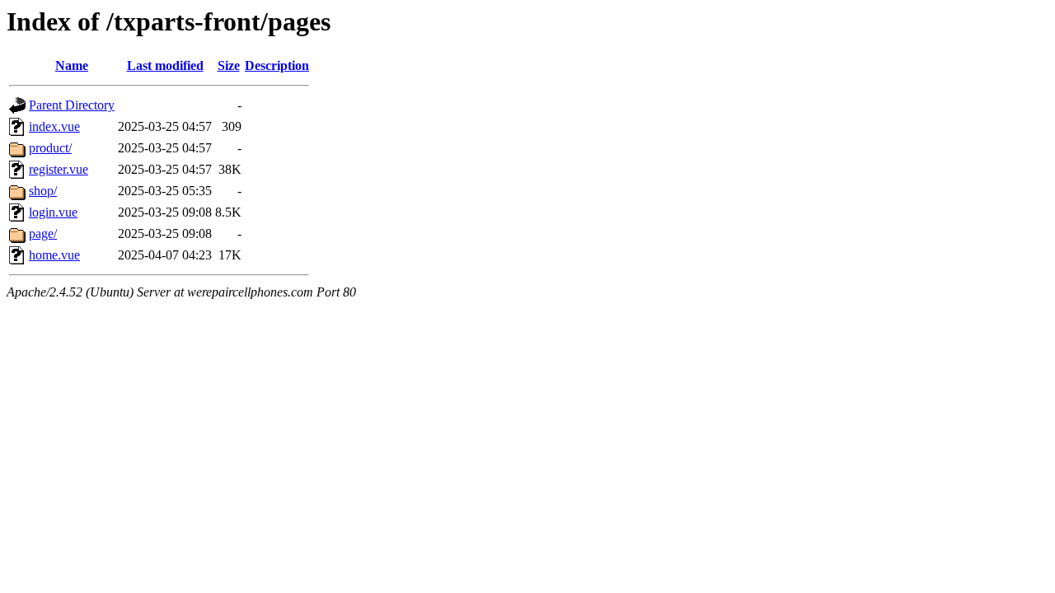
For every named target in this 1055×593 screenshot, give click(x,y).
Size (229, 65)
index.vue (54, 126)
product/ (50, 148)
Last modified (165, 65)
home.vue (54, 255)
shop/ (43, 191)
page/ (43, 233)
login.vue (53, 212)
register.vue (58, 169)
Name (71, 65)
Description (277, 65)
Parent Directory (72, 105)
